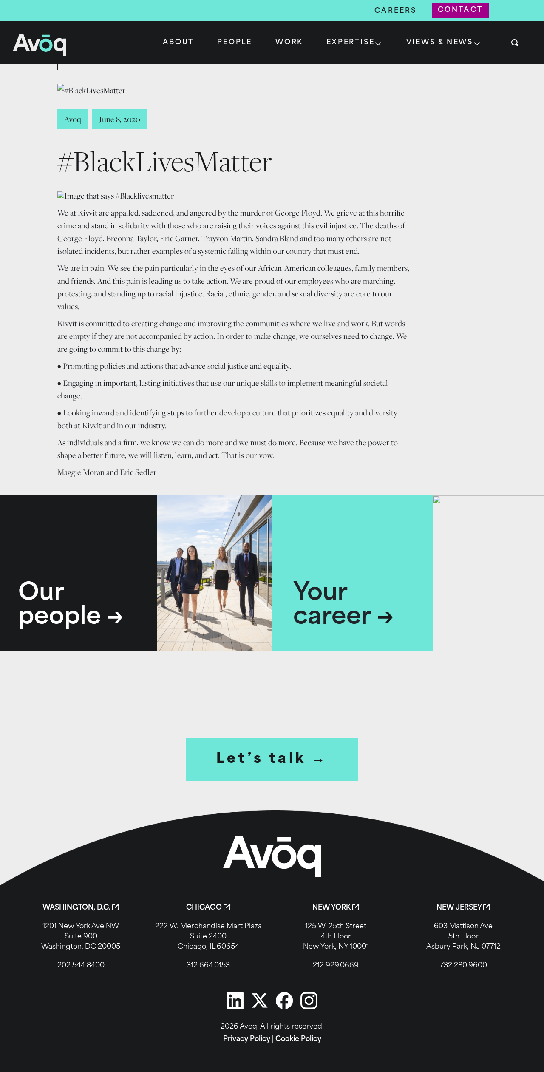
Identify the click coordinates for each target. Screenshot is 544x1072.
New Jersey (459, 907)
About (178, 42)
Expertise (350, 42)
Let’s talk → (272, 759)
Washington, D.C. (77, 907)
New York (332, 907)
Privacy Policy (246, 1039)
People (234, 42)
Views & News (439, 42)
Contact (460, 10)
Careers (395, 11)
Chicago (205, 907)
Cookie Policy (298, 1039)
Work (289, 42)
